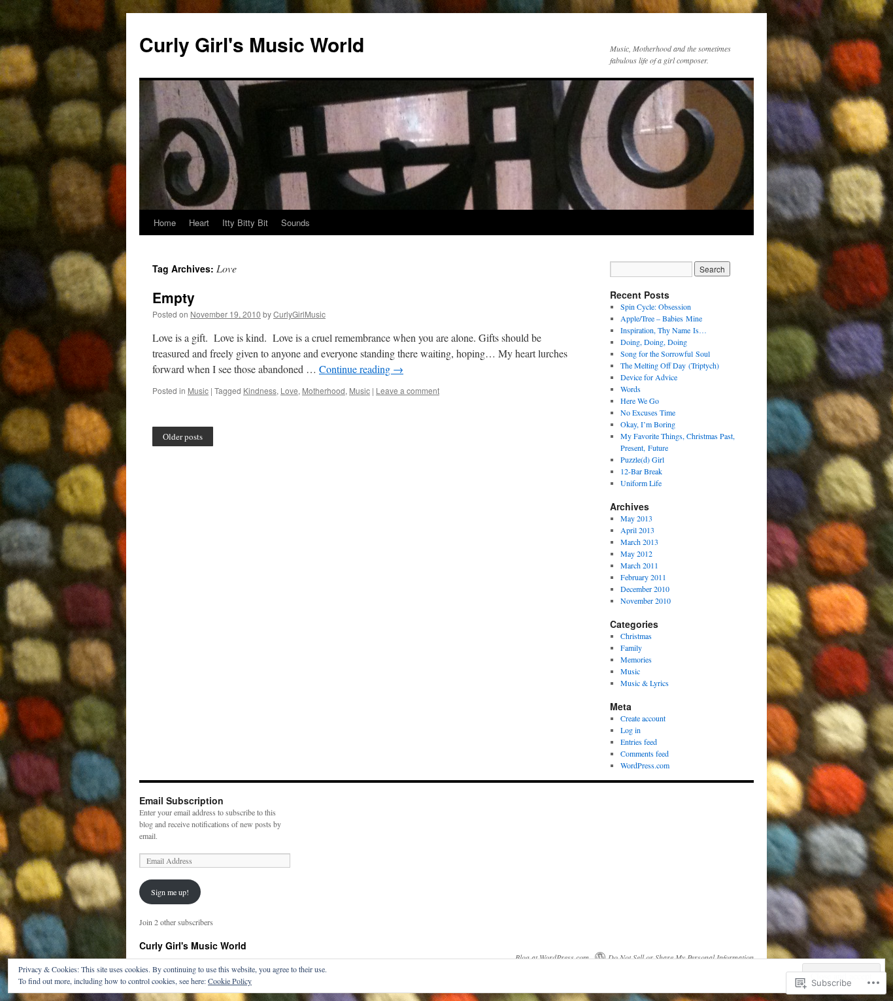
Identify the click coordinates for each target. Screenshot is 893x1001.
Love (289, 390)
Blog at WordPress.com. (553, 957)
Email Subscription (181, 800)
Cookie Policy (230, 981)
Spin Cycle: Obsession (655, 306)
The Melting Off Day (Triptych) (669, 365)
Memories (636, 659)
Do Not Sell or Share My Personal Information (681, 957)
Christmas (636, 636)
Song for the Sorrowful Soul (665, 353)
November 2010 (645, 600)
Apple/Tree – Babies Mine (661, 318)
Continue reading (361, 369)
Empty (173, 297)
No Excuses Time (647, 412)
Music (198, 390)
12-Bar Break (641, 471)
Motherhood (323, 390)
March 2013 (639, 541)
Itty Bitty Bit (245, 222)
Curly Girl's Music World (251, 44)
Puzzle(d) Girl (642, 459)
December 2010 (644, 588)
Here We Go (639, 400)
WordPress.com (644, 765)
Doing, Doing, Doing (653, 341)
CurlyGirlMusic (299, 314)
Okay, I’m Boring (647, 424)
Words (630, 389)
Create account (643, 718)
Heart (199, 222)
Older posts (183, 436)
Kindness (260, 390)
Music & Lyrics (644, 683)
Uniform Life (641, 483)
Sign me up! (170, 892)
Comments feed (644, 753)
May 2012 (636, 553)
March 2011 (639, 565)
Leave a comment (407, 390)
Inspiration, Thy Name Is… (663, 330)
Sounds (295, 222)
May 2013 (636, 518)
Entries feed (638, 741)
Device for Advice (648, 377)
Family (631, 647)
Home (165, 222)
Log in (630, 730)
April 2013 (637, 530)
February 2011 (643, 577)
